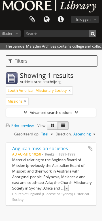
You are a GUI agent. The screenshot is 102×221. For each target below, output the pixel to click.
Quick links (61, 19)
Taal (46, 19)
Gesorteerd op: (26, 134)
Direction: (64, 134)
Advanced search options (51, 112)
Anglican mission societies (40, 148)
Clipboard (32, 19)
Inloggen (83, 19)
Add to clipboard (90, 148)
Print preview (22, 125)
